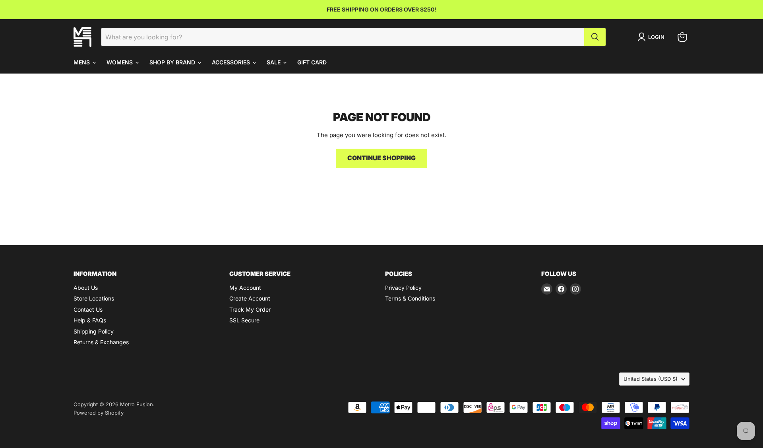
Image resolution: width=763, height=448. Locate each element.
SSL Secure (244, 320)
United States (651, 379)
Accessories (232, 62)
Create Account (249, 298)
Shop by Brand (173, 62)
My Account (245, 287)
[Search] (595, 37)
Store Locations (94, 298)
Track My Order (250, 309)
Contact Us (88, 309)
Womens (120, 62)
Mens (82, 62)
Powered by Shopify (99, 412)
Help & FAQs (90, 320)
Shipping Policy (94, 331)
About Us (86, 287)
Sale (274, 62)
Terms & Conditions (410, 298)
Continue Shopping (381, 158)
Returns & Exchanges (101, 342)
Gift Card (312, 62)
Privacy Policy (403, 287)
